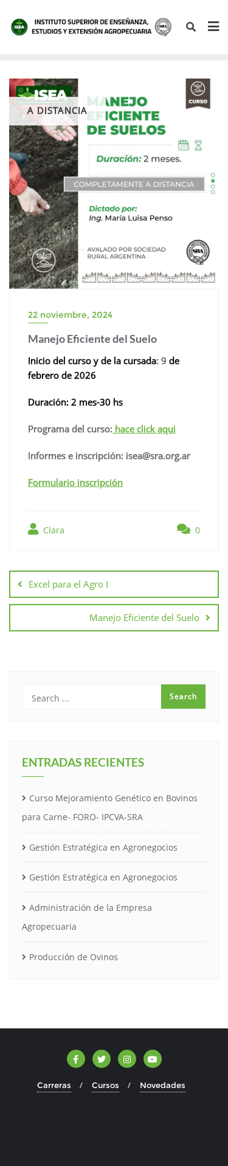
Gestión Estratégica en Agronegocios (103, 847)
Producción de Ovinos (73, 957)
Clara (52, 530)
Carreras (54, 1085)
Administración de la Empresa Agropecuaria (87, 917)
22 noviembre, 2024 (70, 314)
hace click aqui (144, 429)
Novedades (162, 1085)
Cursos (105, 1085)
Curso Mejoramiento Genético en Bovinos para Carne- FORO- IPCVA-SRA (110, 807)
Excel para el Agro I (68, 584)
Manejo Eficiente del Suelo (144, 617)
